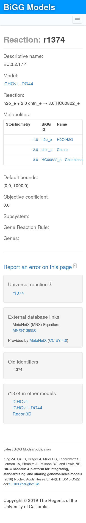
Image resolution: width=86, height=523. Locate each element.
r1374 (18, 293)
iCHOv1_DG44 (18, 83)
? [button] (75, 266)
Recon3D (22, 413)
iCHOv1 (20, 401)
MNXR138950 (24, 330)
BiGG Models (29, 7)
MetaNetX (38, 340)
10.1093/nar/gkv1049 (24, 483)
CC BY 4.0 (58, 340)
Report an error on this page (38, 267)
